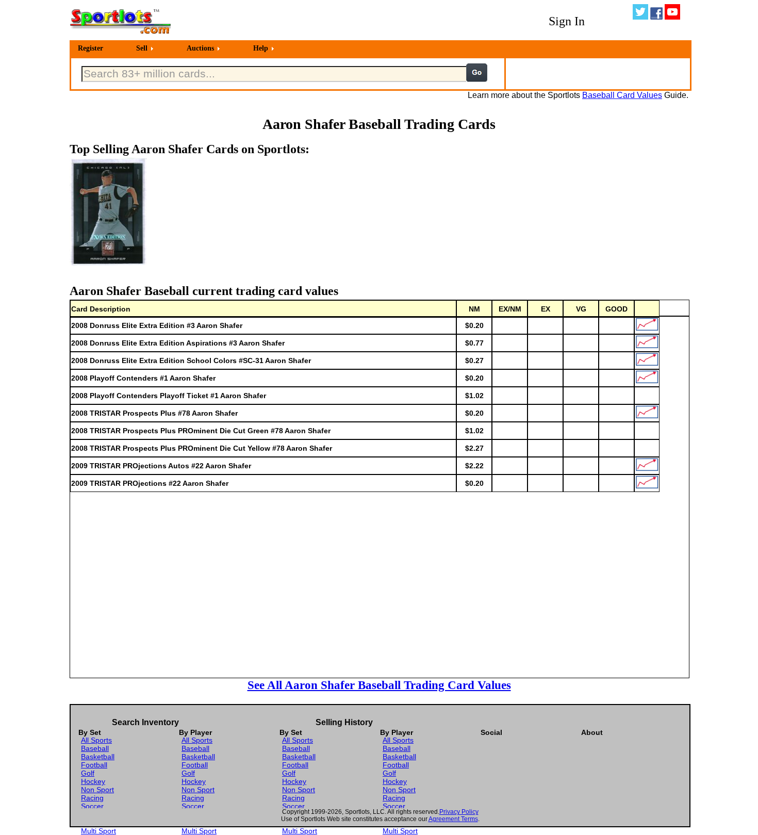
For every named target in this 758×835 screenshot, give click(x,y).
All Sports (96, 740)
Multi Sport (98, 831)
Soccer (92, 806)
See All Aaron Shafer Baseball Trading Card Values (379, 685)
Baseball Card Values (622, 95)
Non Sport (97, 789)
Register (90, 48)
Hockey (93, 781)
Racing (92, 798)
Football (94, 765)
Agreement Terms (453, 819)
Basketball (97, 756)
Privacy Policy (459, 811)
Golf (87, 773)
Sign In (567, 21)
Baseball (95, 748)
